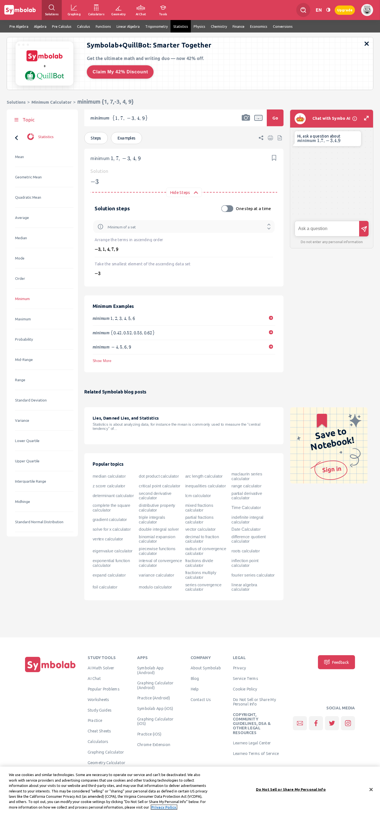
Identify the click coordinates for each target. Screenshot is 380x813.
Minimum (22, 299)
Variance (22, 420)
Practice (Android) (153, 697)
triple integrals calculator (152, 519)
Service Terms (245, 678)
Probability (24, 339)
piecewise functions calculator (157, 550)
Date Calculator (245, 529)
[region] (190, 790)
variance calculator (156, 575)
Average (22, 218)
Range (20, 380)
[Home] (50, 672)
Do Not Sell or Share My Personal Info (254, 701)
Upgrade (344, 10)
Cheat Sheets (99, 731)
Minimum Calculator (51, 102)
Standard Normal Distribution (39, 522)
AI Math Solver (101, 667)
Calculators (98, 741)
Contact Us (201, 699)
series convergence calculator (203, 587)
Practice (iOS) (149, 734)
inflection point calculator (244, 563)
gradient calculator (110, 519)
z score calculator (109, 486)
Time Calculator (246, 507)
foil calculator (105, 587)
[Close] (371, 789)
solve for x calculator (111, 529)
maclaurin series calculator (246, 476)
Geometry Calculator (106, 762)
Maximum (23, 319)
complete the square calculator (111, 507)
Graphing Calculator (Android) (155, 684)
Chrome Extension (153, 744)
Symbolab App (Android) (150, 669)
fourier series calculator (253, 575)
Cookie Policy (245, 689)
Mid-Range (24, 360)
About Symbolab (206, 667)
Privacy (239, 667)
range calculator (246, 486)
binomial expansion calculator (157, 538)
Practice (95, 720)
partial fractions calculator (199, 519)
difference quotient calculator (248, 538)
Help (195, 689)
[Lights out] (328, 10)
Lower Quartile (27, 441)
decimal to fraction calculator (202, 538)
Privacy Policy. (164, 807)
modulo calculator (155, 587)
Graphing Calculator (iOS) (155, 721)
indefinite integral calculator (247, 519)
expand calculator (109, 575)
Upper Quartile (27, 461)
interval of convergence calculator (160, 563)
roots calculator (245, 551)
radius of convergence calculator (205, 550)
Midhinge (22, 502)
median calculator (109, 476)
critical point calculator (159, 486)
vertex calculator (108, 539)
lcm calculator (198, 495)
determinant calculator (113, 495)
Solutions (16, 102)
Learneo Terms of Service (256, 753)
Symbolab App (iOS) (155, 708)
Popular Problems (104, 689)
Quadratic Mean (28, 197)
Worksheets (98, 699)
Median (21, 238)
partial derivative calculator (246, 495)
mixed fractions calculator (199, 507)
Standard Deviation (31, 400)
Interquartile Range (30, 481)
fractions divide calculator (199, 563)
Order (20, 278)
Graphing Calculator (106, 752)
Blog (195, 678)
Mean (19, 157)
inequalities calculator (205, 486)
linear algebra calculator (244, 587)
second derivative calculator (155, 495)
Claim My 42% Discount (120, 71)
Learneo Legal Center (252, 742)
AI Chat (94, 678)
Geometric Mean (28, 177)
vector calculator (200, 529)
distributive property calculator (157, 507)
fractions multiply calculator (200, 575)
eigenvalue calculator (112, 551)
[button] (246, 121)
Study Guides (100, 710)
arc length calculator (204, 476)
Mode (19, 258)
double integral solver (159, 529)
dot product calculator (159, 476)
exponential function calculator (111, 563)
